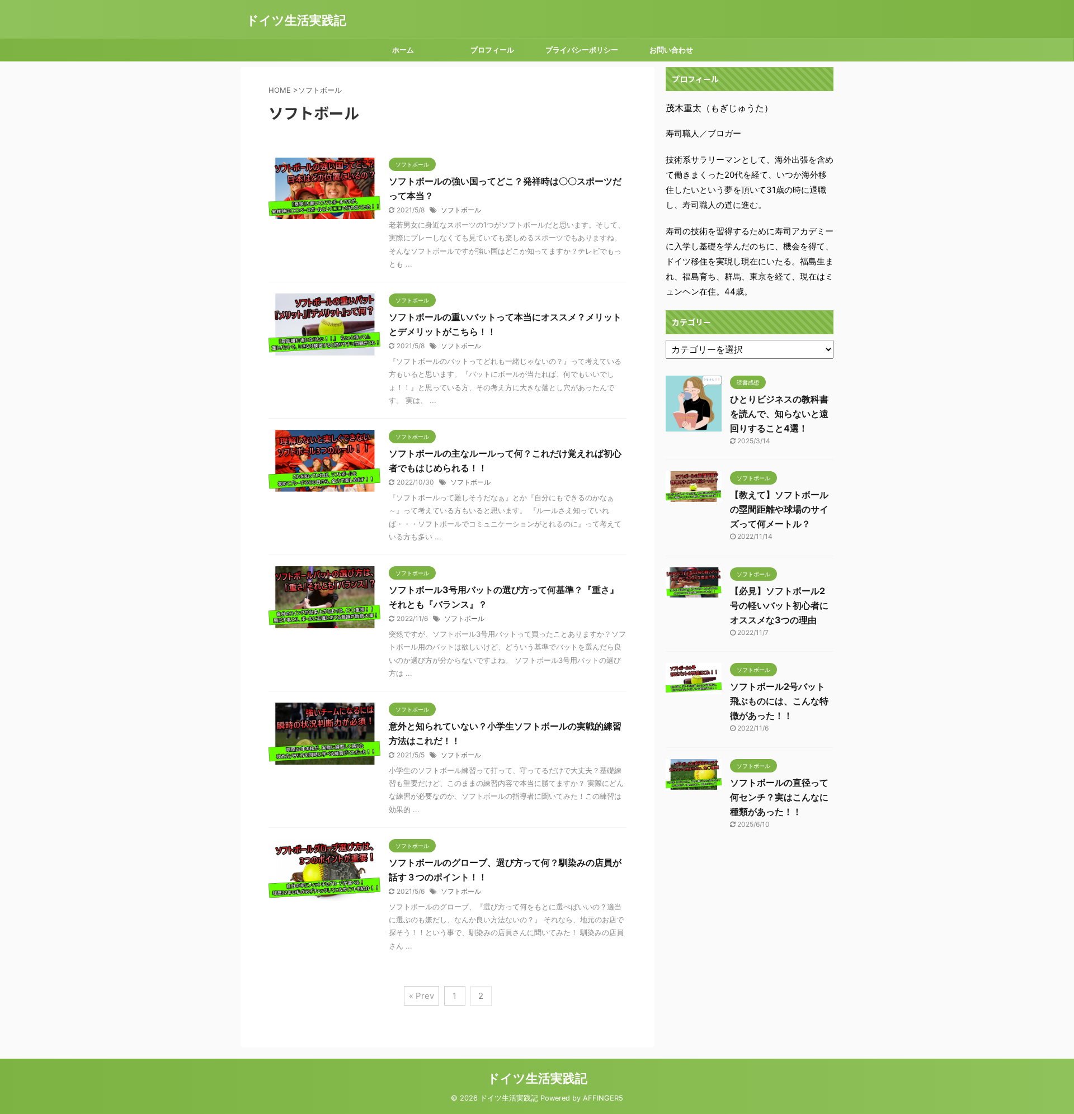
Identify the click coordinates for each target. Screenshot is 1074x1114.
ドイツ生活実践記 (296, 20)
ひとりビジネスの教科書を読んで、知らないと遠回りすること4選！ (779, 414)
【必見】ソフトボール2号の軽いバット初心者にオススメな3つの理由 (779, 605)
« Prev (421, 995)
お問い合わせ (671, 49)
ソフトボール (461, 210)
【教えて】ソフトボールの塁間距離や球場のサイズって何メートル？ (779, 509)
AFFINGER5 (603, 1098)
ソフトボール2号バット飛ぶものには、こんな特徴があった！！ (779, 701)
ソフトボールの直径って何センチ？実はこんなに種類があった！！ (779, 797)
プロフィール (492, 49)
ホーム (403, 49)
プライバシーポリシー (581, 49)
